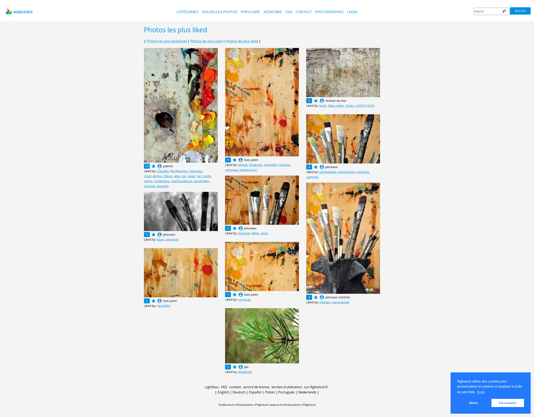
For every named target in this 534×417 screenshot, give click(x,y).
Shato (350, 106)
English (223, 392)
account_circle (159, 166)
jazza (264, 233)
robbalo (324, 302)
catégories (188, 12)
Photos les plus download (167, 41)
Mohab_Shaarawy (250, 165)
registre (520, 11)
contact (304, 12)
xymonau (195, 171)
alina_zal (179, 176)
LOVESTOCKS (365, 106)
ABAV (255, 233)
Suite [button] (481, 392)
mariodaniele (340, 302)
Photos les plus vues (206, 41)
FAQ (289, 12)
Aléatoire (272, 12)
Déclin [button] (473, 402)
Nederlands (307, 392)
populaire (250, 12)
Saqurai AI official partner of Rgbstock (292, 405)
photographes (329, 12)
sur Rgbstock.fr (316, 387)
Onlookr (284, 165)
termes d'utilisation (287, 387)
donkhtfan (245, 372)
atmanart (172, 239)
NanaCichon (346, 172)
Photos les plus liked (242, 41)
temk (322, 106)
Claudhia (163, 171)
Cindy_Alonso (153, 176)
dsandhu (163, 186)
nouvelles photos (219, 12)
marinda (149, 186)
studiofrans (162, 181)
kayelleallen (201, 181)
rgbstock (23, 12)
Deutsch (239, 392)
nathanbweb (327, 172)
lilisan (160, 239)
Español (255, 392)
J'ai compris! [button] (508, 402)
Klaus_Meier (336, 106)
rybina (148, 181)
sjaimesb (312, 177)
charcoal (243, 233)
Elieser (168, 176)
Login (352, 12)
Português (286, 392)
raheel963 (270, 165)
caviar (191, 176)
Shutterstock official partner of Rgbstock (243, 405)
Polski (270, 392)
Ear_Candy (204, 176)
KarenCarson (248, 170)
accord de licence (256, 387)
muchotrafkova (181, 181)
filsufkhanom (179, 171)
